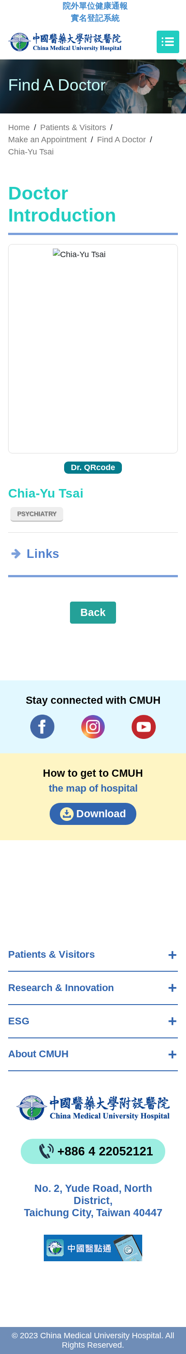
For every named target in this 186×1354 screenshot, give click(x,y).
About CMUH (38, 1054)
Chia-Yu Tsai (31, 151)
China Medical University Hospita (93, 1108)
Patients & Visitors (51, 954)
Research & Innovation (61, 987)
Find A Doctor (121, 139)
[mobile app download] (93, 1248)
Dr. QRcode (93, 467)
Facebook (42, 726)
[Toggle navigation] (168, 42)
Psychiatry (36, 513)
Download (101, 814)
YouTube (143, 726)
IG (93, 727)
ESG (18, 1021)
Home (19, 127)
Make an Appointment (47, 139)
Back (93, 612)
